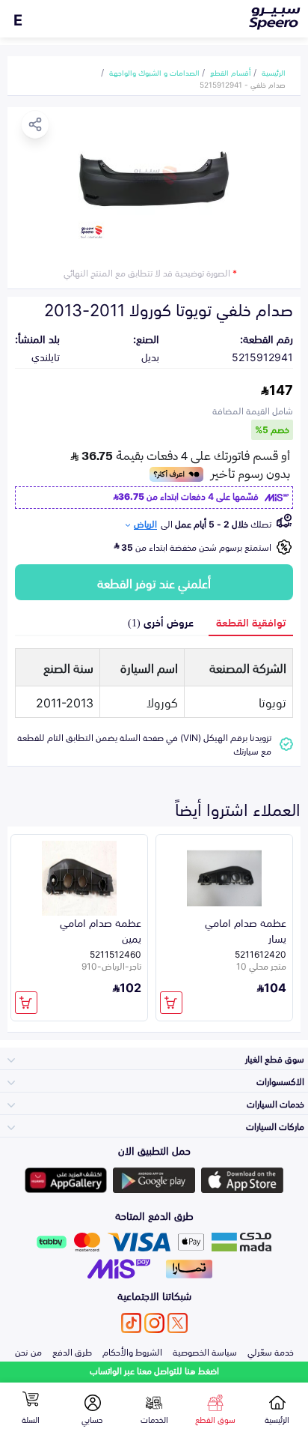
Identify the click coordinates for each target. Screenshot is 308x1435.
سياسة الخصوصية (205, 1351)
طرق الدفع (72, 1351)
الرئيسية (274, 71)
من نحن (28, 1351)
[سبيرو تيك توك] (131, 1323)
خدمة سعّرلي (270, 1351)
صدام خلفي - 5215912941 (243, 83)
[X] (177, 1323)
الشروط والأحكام (132, 1351)
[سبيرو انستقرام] (154, 1323)
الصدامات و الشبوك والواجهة (154, 71)
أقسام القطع (230, 71)
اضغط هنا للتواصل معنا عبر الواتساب (154, 1370)
